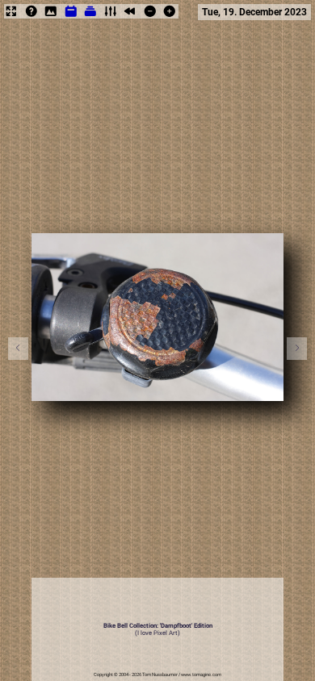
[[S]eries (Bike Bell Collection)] (90, 16)
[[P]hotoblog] (51, 16)
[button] (297, 348)
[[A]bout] (31, 16)
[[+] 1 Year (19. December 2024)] (169, 16)
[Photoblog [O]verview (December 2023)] (71, 16)
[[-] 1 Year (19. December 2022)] (150, 16)
